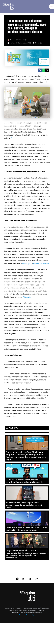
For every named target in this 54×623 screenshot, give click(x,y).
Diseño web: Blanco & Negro (27, 615)
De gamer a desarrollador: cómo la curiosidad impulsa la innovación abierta (24, 480)
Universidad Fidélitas (41, 263)
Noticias (38, 43)
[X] (30, 579)
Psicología (26, 263)
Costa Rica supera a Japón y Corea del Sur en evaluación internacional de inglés (26, 528)
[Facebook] (17, 579)
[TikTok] (36, 579)
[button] (40, 70)
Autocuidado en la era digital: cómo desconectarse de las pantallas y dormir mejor (24, 505)
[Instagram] (23, 579)
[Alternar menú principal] (51, 6)
